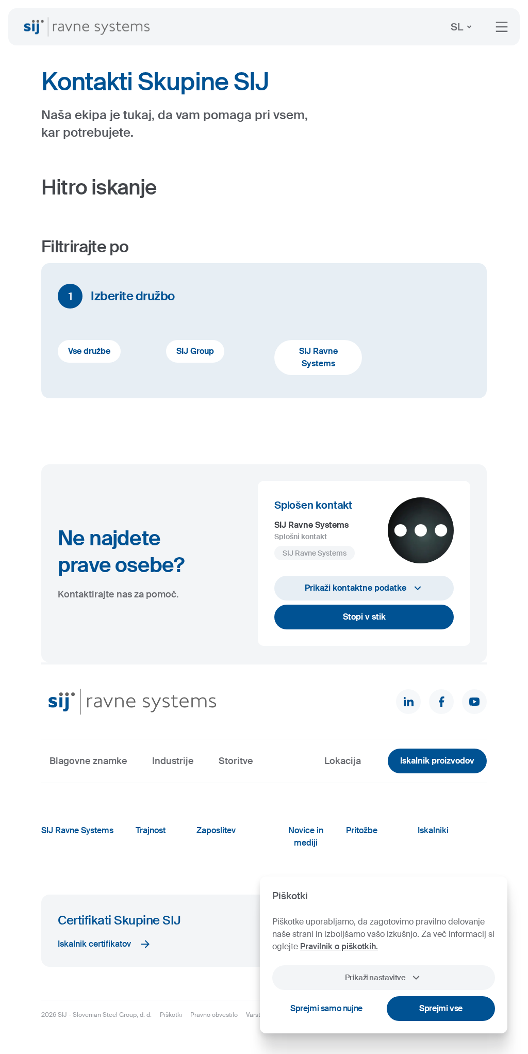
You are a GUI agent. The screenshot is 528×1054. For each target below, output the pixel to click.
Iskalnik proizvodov (437, 760)
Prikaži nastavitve (375, 977)
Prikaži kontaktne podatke (355, 587)
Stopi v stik (364, 616)
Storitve (236, 761)
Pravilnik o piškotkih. (339, 946)
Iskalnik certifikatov (94, 943)
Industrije (173, 761)
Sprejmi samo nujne (326, 1008)
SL (457, 27)
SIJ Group (195, 351)
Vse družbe (89, 351)
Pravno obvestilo (214, 1015)
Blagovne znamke (88, 761)
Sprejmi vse (441, 1008)
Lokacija (342, 761)
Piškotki (171, 1015)
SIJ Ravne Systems (318, 357)
